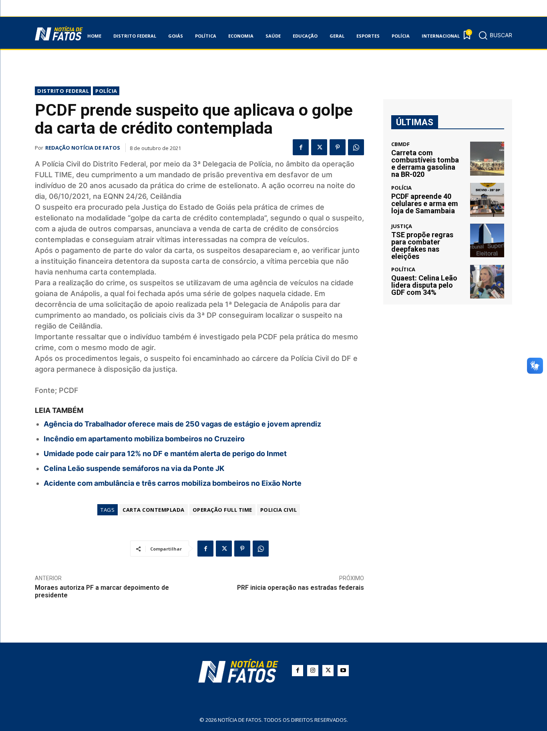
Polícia (106, 90)
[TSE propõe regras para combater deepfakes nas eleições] (487, 241)
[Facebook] (301, 147)
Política (403, 269)
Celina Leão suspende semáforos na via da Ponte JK (134, 468)
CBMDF (400, 144)
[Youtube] (343, 670)
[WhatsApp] (356, 147)
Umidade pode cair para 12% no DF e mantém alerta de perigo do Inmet (165, 453)
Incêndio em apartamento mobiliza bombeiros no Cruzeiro (144, 439)
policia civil (278, 509)
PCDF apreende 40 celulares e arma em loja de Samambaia (424, 203)
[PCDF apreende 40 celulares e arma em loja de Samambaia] (487, 200)
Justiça (401, 226)
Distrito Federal (63, 90)
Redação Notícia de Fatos (82, 147)
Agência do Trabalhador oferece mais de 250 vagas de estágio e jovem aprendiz (182, 424)
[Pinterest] (338, 147)
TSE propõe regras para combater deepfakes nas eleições (422, 245)
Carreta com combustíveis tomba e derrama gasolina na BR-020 (425, 163)
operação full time (222, 509)
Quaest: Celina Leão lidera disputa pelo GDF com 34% (424, 285)
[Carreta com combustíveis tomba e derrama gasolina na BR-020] (487, 159)
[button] (495, 35)
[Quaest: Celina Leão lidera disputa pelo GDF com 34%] (487, 282)
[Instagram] (312, 670)
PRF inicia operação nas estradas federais (300, 587)
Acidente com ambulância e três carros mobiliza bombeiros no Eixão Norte (173, 483)
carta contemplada (154, 509)
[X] (319, 147)
